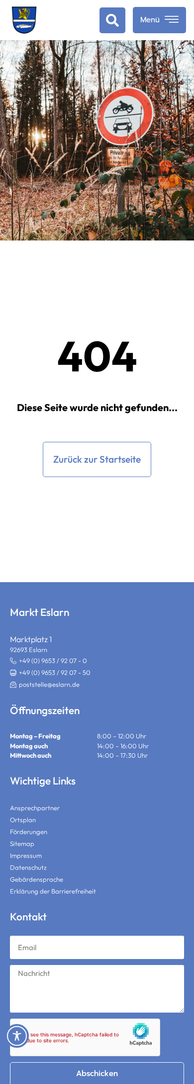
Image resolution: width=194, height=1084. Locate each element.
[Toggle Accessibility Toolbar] (17, 1036)
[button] (50, 672)
